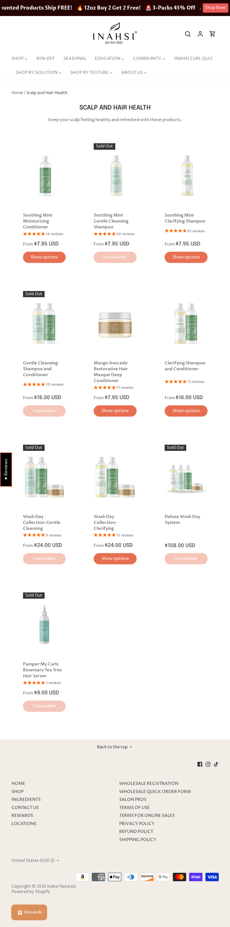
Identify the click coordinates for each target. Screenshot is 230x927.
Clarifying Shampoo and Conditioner (185, 366)
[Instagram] (208, 764)
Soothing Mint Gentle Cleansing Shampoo (111, 221)
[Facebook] (199, 764)
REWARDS (22, 816)
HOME (18, 784)
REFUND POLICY (136, 832)
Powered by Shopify (31, 891)
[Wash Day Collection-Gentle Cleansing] (44, 477)
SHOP (18, 792)
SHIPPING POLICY (137, 840)
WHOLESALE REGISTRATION (148, 784)
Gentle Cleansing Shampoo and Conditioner (40, 369)
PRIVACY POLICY (137, 824)
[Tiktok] (216, 764)
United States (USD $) (33, 860)
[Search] (188, 34)
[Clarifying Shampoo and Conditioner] (186, 323)
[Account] (200, 34)
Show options (44, 257)
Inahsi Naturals (61, 886)
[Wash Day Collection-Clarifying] (115, 477)
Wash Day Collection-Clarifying (105, 522)
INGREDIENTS (26, 800)
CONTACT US (25, 808)
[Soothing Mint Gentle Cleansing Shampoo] (115, 175)
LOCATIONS (24, 824)
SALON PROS (132, 800)
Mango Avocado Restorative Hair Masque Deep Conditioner (111, 371)
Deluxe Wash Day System (182, 519)
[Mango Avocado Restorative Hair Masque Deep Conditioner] (115, 323)
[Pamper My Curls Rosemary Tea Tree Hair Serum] (44, 624)
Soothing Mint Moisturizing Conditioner (37, 221)
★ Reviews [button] (6, 469)
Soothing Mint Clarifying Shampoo (185, 218)
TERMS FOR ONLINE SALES (147, 816)
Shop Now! (215, 7)
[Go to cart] (212, 34)
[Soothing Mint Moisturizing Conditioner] (44, 175)
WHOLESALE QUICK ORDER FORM (155, 792)
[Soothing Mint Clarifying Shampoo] (186, 175)
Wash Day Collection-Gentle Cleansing (41, 522)
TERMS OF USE (134, 808)
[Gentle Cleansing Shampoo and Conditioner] (44, 323)
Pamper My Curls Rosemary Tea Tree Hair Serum (42, 670)
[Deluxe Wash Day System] (186, 477)
